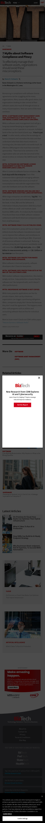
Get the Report (22, 405)
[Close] (42, 796)
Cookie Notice (7, 814)
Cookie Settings (22, 819)
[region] (22, 808)
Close (39, 378)
